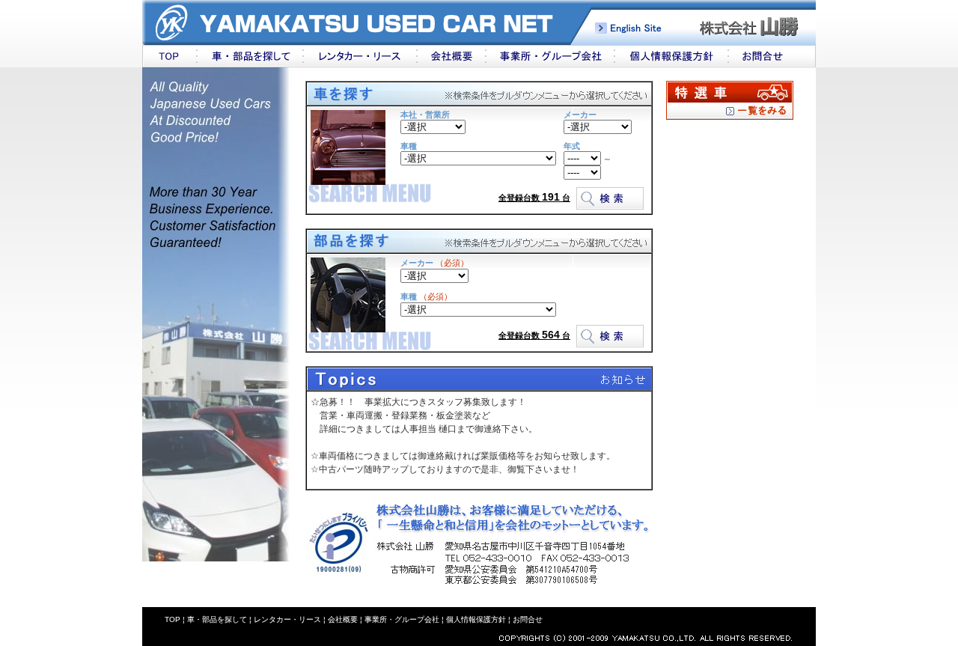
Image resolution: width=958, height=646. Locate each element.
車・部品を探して (217, 619)
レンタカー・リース (287, 619)
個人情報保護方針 (475, 619)
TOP (172, 619)
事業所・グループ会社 (401, 619)
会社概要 (343, 619)
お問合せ (528, 619)
